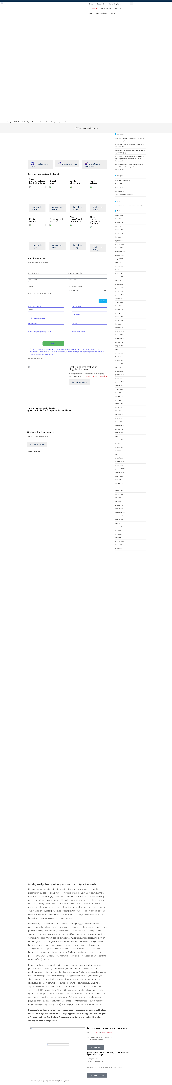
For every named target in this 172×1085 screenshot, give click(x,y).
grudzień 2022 (119, 375)
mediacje (137, 205)
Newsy (117, 184)
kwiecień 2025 (119, 273)
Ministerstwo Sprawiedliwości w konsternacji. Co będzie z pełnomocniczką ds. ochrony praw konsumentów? (129, 158)
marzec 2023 (119, 364)
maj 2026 (118, 226)
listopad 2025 (119, 248)
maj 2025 (118, 270)
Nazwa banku (72, 280)
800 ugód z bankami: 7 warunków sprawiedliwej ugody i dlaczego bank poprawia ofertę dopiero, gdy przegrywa (129, 167)
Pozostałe (118, 191)
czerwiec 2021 (119, 440)
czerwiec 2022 (119, 396)
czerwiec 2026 (119, 222)
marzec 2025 (119, 277)
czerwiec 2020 (119, 483)
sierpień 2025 (119, 259)
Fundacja (118, 8)
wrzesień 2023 (119, 342)
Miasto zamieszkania (75, 273)
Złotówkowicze (106, 8)
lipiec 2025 (118, 262)
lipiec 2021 (118, 436)
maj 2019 (118, 530)
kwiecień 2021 (119, 447)
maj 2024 (118, 313)
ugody (142, 205)
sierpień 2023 (119, 346)
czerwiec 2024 (119, 309)
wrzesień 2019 (119, 516)
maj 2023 (118, 356)
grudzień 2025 (119, 244)
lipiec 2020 (118, 480)
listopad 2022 (119, 378)
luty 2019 (118, 538)
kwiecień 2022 (119, 404)
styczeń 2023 (119, 371)
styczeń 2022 (119, 414)
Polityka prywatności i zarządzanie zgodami (55, 1081)
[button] (131, 3)
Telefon (30, 287)
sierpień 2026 (119, 215)
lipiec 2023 (118, 349)
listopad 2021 (119, 422)
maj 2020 (118, 487)
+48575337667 (94, 1033)
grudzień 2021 (119, 418)
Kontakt (113, 13)
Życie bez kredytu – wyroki (123, 195)
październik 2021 (120, 425)
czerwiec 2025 (119, 266)
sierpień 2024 (119, 302)
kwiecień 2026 (119, 230)
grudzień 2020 (119, 461)
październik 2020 (120, 469)
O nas (91, 4)
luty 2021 (118, 454)
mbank (133, 205)
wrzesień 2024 (119, 299)
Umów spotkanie (101, 13)
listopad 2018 (119, 545)
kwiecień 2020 (119, 491)
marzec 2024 (119, 320)
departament (121, 205)
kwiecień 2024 (119, 317)
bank (116, 205)
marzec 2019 (119, 534)
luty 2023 (118, 367)
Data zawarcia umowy (75, 286)
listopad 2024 (119, 291)
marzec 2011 (119, 548)
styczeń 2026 (119, 241)
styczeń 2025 (119, 284)
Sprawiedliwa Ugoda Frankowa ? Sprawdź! (32, 122)
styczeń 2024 (119, 327)
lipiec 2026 (118, 219)
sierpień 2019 (119, 520)
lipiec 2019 (118, 523)
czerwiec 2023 (119, 353)
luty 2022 (118, 411)
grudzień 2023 (119, 331)
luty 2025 (118, 280)
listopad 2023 (119, 335)
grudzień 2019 (119, 505)
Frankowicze (93, 8)
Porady (117, 187)
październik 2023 (120, 338)
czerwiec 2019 (119, 527)
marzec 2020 (119, 494)
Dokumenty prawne (121, 180)
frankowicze (128, 205)
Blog (90, 13)
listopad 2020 (119, 465)
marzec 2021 (119, 451)
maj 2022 (118, 400)
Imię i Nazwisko (33, 273)
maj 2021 (118, 443)
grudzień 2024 (119, 288)
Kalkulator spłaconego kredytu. (56, 122)
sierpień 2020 (119, 476)
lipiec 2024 (118, 306)
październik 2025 (120, 251)
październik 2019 (120, 512)
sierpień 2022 (119, 389)
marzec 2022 (119, 407)
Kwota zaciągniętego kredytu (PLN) (39, 293)
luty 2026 (118, 237)
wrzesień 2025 (119, 255)
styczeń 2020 (119, 501)
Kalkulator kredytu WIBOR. (9, 122)
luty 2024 (118, 324)
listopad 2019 (119, 509)
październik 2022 (120, 382)
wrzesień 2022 (119, 385)
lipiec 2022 (118, 393)
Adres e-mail (32, 280)
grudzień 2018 (119, 541)
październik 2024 (120, 295)
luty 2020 (118, 498)
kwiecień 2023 (119, 360)
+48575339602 (107, 1033)
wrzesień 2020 (119, 472)
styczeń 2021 (119, 458)
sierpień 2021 (119, 433)
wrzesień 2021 (119, 429)
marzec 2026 (119, 233)
